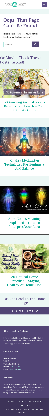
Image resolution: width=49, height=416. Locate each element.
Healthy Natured (31, 410)
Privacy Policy (36, 402)
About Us (10, 402)
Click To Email (15, 369)
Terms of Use (24, 405)
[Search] (35, 44)
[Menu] (44, 4)
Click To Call (15, 367)
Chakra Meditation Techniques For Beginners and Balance (24, 164)
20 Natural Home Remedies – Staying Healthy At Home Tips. (24, 281)
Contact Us (22, 402)
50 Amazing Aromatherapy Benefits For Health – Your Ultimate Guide (24, 106)
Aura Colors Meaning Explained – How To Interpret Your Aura (24, 223)
